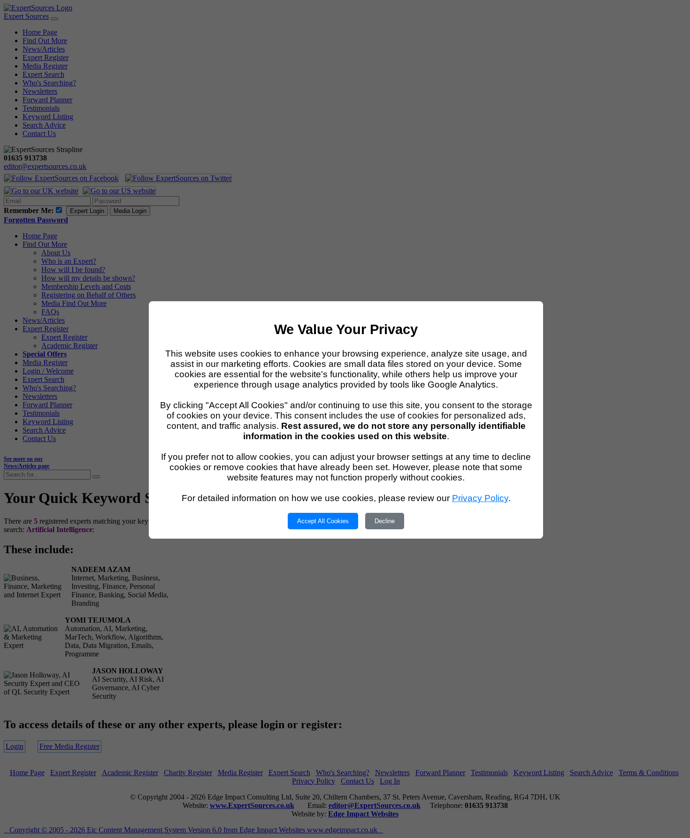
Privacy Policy (480, 498)
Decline (385, 521)
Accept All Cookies (323, 521)
